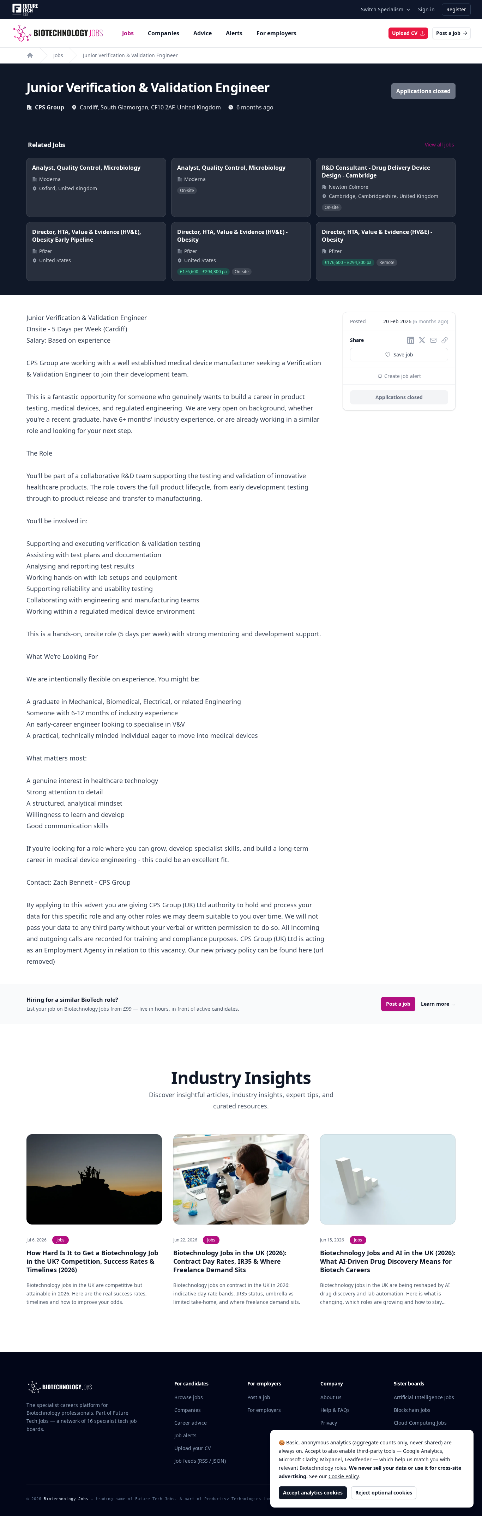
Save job (403, 354)
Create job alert (402, 376)
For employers (276, 33)
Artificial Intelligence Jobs (424, 1397)
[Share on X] (422, 340)
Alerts (234, 33)
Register (456, 9)
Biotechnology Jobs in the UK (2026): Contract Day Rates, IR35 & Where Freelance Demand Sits (230, 1261)
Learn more (438, 1003)
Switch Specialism (382, 9)
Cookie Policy (344, 1476)
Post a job (448, 33)
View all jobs (439, 144)
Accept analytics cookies (313, 1492)
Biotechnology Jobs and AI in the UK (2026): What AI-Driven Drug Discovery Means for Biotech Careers (388, 1261)
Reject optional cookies (383, 1492)
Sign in (426, 9)
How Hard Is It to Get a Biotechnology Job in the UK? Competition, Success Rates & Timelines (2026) (92, 1261)
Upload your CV (192, 1448)
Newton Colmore (348, 187)
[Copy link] (444, 340)
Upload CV (404, 33)
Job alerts (185, 1435)
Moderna (50, 179)
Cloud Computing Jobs (420, 1422)
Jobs (128, 33)
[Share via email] (433, 340)
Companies (163, 33)
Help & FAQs (335, 1410)
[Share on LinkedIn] (410, 340)
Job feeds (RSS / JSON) (200, 1460)
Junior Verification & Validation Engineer (130, 55)
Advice (202, 33)
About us (331, 1397)
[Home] (30, 55)
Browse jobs (188, 1397)
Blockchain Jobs (412, 1410)
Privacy (328, 1422)
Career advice (190, 1422)
